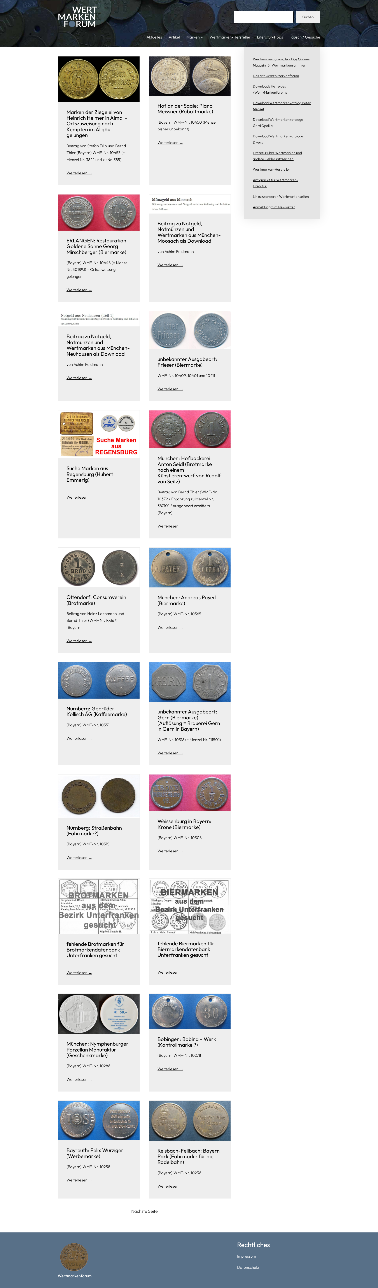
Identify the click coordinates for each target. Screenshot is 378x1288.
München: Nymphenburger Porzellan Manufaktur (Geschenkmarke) (97, 1049)
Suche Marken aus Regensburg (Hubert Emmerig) (89, 474)
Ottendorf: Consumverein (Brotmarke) (96, 600)
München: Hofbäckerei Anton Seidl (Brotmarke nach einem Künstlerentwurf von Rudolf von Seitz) (189, 469)
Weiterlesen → (79, 172)
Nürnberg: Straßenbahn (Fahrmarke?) (94, 830)
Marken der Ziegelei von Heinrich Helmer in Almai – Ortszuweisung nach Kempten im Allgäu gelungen (97, 123)
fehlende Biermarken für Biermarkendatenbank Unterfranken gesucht (186, 949)
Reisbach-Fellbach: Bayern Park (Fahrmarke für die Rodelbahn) (189, 1156)
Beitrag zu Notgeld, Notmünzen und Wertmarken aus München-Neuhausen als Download (98, 345)
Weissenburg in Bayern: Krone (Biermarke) (184, 824)
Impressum (246, 1256)
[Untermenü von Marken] (202, 37)
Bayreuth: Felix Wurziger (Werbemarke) (94, 1153)
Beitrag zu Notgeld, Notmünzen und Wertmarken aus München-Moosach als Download (189, 232)
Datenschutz (248, 1267)
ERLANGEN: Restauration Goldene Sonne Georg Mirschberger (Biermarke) (96, 246)
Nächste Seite (144, 1211)
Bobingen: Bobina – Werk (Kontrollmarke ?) (187, 1042)
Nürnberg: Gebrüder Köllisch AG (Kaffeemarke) (96, 711)
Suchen (308, 17)
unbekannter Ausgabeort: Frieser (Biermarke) (187, 362)
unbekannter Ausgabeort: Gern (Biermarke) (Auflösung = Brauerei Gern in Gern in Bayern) (189, 720)
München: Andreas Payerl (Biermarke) (187, 600)
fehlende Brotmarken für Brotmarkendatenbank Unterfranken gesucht (95, 949)
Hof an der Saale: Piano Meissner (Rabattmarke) (185, 108)
